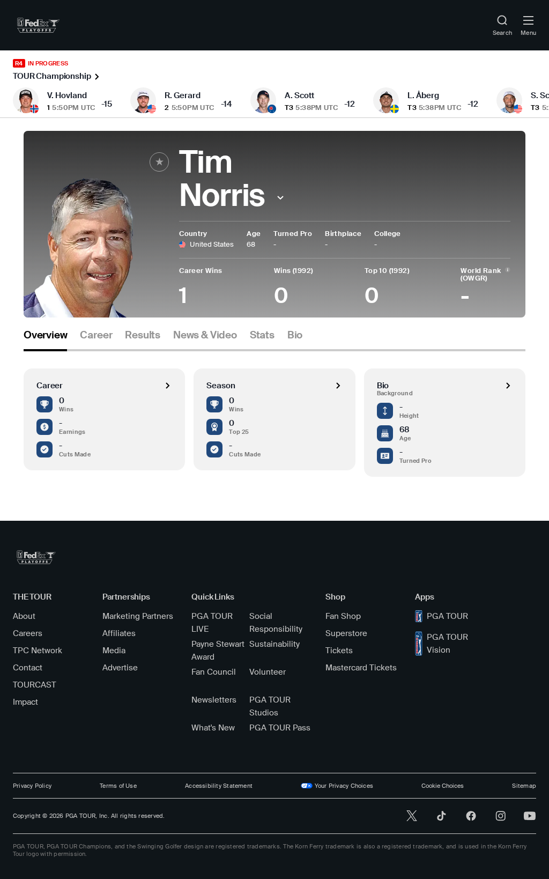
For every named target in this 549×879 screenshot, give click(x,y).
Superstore (346, 633)
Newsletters (213, 700)
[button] (280, 197)
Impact (25, 702)
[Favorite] (159, 162)
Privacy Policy (32, 785)
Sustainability (274, 644)
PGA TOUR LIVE (212, 622)
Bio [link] (294, 335)
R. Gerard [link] (183, 95)
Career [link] (96, 335)
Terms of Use (118, 785)
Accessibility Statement (219, 785)
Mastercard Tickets (361, 667)
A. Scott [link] (299, 95)
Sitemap (524, 785)
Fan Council (213, 672)
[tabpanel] (274, 414)
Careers (27, 633)
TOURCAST (34, 684)
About (24, 616)
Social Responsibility (275, 622)
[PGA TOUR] (36, 557)
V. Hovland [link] (67, 95)
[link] (38, 25)
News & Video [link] (205, 335)
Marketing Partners (137, 616)
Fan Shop (343, 616)
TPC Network (37, 650)
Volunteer (267, 672)
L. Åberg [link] (423, 95)
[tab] (45, 339)
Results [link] (142, 335)
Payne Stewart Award (217, 650)
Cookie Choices (442, 785)
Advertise (120, 667)
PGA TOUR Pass (279, 727)
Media (113, 650)
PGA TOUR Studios (270, 706)
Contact (27, 667)
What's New (213, 727)
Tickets (339, 650)
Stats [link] (262, 335)
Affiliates (119, 633)
